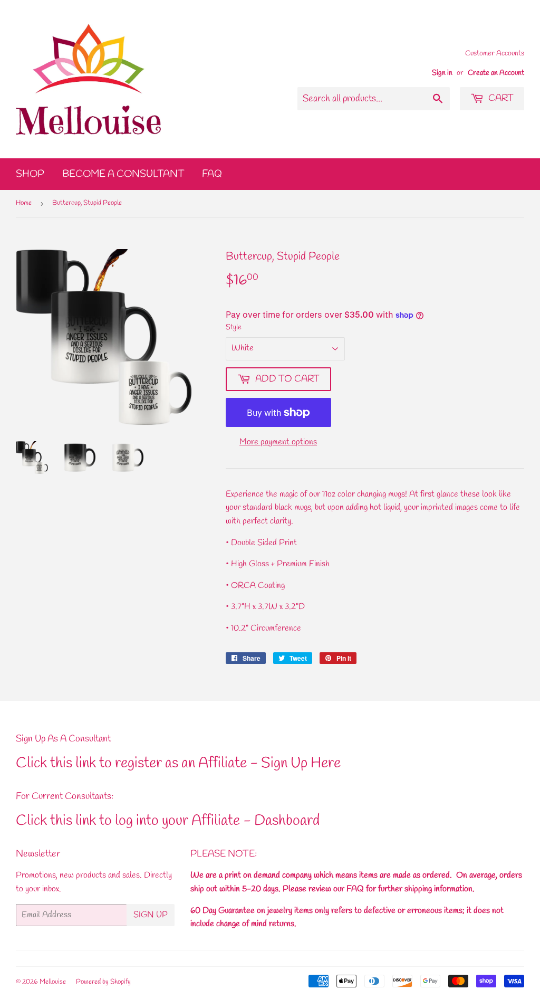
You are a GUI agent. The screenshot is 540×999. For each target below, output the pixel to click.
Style (234, 327)
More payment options (278, 442)
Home (24, 202)
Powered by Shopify (103, 981)
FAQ (212, 174)
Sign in (442, 73)
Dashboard (287, 821)
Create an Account (496, 73)
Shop (30, 174)
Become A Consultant (123, 174)
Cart (500, 98)
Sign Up (150, 914)
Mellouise (53, 981)
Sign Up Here (301, 763)
